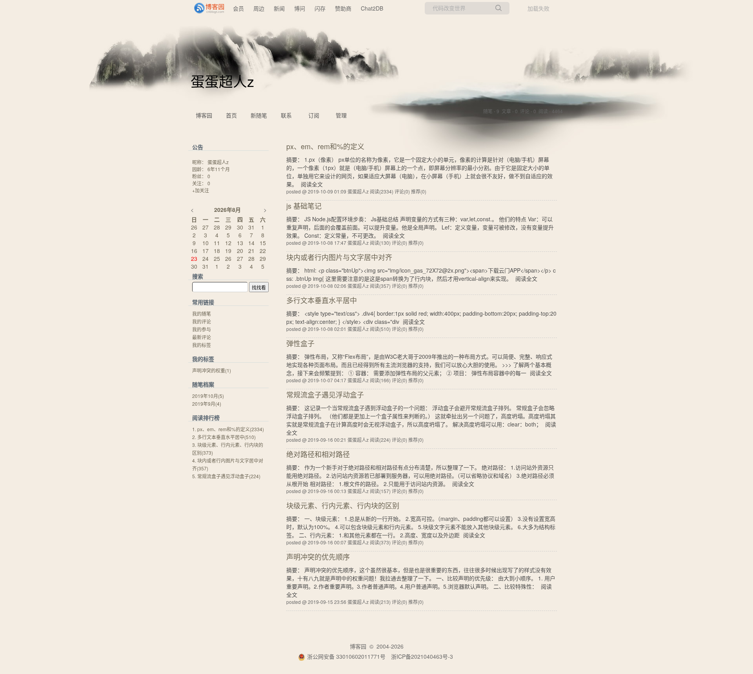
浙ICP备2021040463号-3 (422, 656)
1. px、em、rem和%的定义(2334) (228, 429)
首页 (231, 115)
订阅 (313, 115)
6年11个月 (218, 169)
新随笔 (259, 115)
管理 (341, 115)
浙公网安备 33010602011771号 (346, 656)
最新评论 (201, 337)
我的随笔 (201, 313)
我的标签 (201, 345)
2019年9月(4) (206, 403)
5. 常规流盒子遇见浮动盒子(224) (226, 476)
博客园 (204, 115)
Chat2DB (372, 8)
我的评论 (201, 321)
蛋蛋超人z (222, 81)
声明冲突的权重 (211, 370)
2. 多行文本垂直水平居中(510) (224, 437)
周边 (258, 8)
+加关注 (200, 190)
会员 (238, 8)
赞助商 (343, 8)
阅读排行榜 (206, 417)
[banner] (206, 8)
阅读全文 (312, 184)
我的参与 (201, 329)
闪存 (320, 8)
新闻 (279, 8)
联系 (286, 115)
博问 (299, 8)
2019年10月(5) (208, 395)
